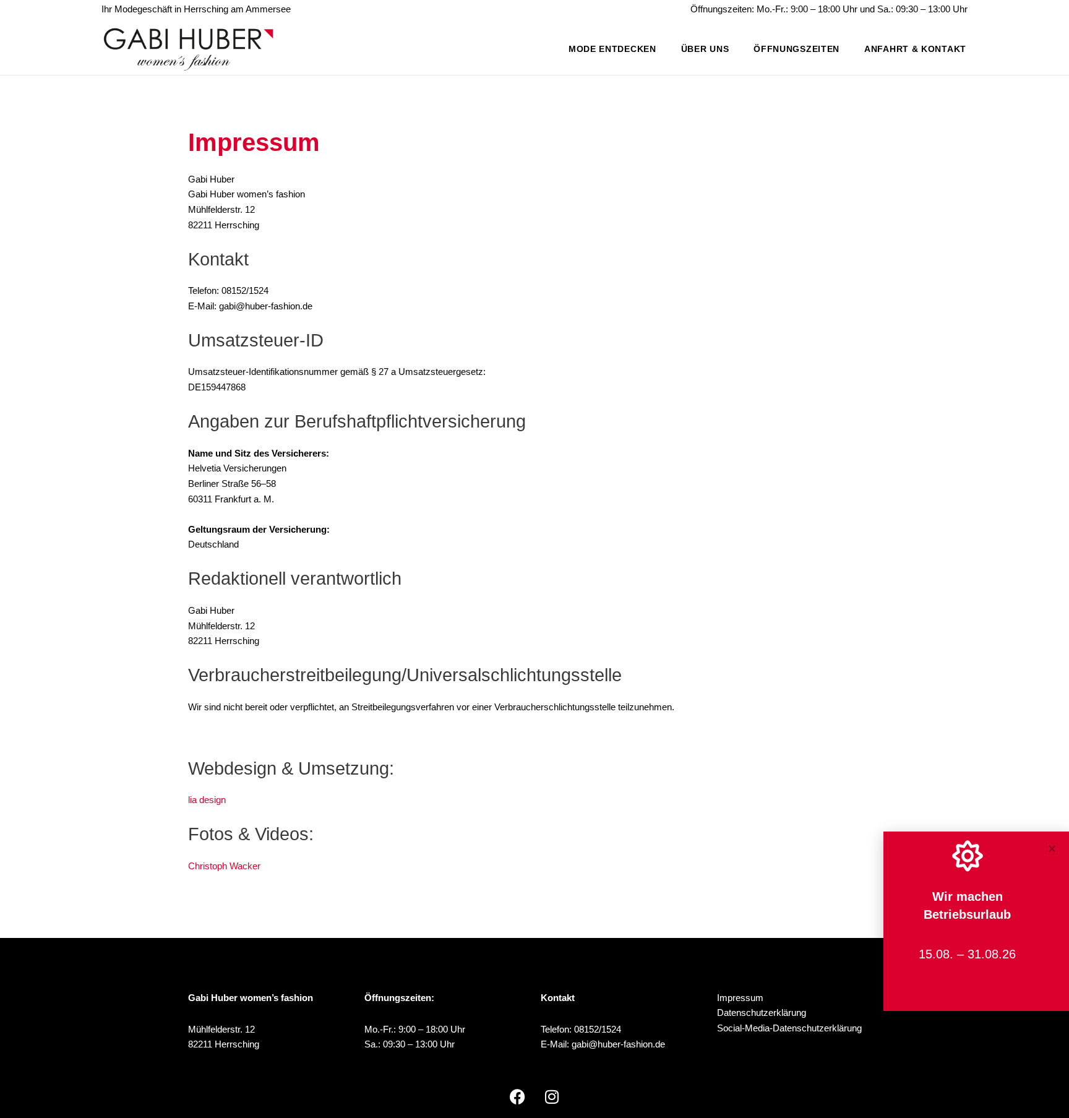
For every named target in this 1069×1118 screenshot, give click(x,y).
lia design (207, 799)
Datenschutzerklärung (761, 1012)
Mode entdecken (612, 49)
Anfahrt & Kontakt (915, 49)
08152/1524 (597, 1029)
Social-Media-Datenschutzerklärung (789, 1028)
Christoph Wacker (224, 866)
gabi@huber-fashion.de (618, 1044)
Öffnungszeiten (796, 49)
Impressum (740, 997)
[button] (1052, 848)
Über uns (705, 49)
